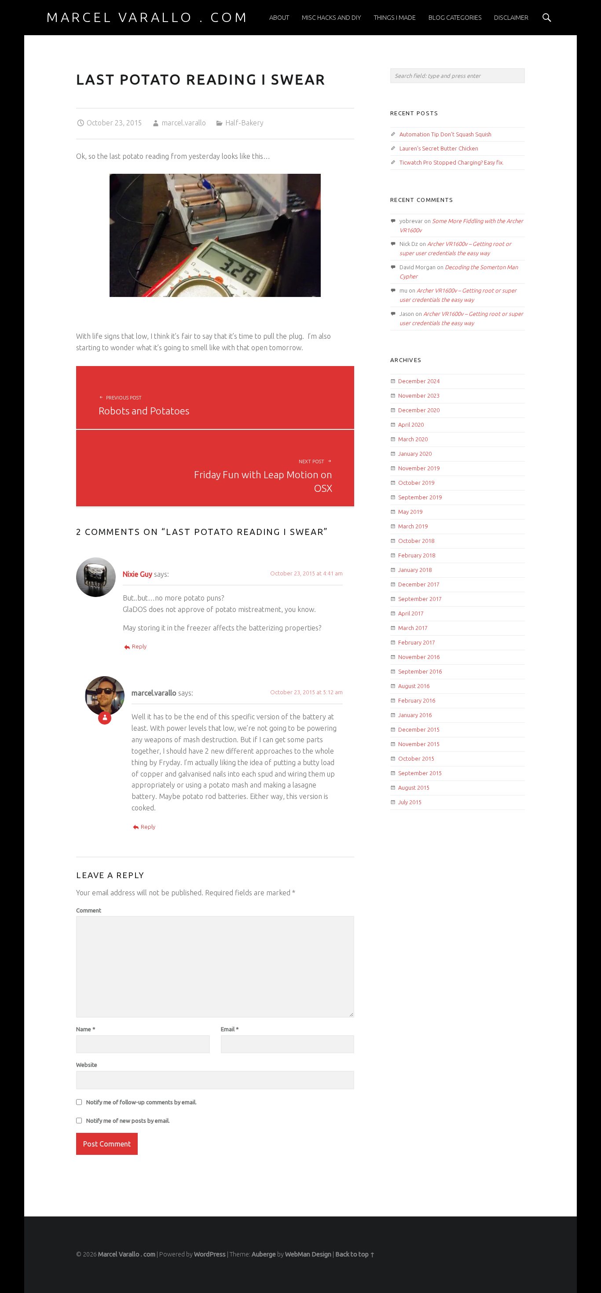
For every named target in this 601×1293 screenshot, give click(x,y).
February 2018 (416, 555)
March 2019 (413, 526)
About (279, 17)
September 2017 (420, 599)
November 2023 (419, 395)
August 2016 (413, 686)
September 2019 (420, 497)
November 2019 (419, 468)
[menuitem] (279, 17)
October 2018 (416, 541)
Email (230, 1029)
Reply (139, 646)
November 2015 (419, 744)
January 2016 (415, 715)
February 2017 (416, 642)
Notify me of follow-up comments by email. (141, 1102)
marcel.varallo (183, 123)
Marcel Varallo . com (126, 1254)
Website (86, 1065)
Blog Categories (455, 17)
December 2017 (419, 584)
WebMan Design (308, 1254)
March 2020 (413, 439)
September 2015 (420, 773)
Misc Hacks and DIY (331, 17)
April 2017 (411, 613)
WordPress (210, 1254)
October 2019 (416, 483)
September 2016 (420, 671)
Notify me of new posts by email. (128, 1120)
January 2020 (415, 454)
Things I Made (395, 17)
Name (85, 1029)
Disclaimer (511, 17)
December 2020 (419, 410)
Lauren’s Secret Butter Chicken (438, 148)
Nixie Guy (137, 574)
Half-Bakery (244, 123)
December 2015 (419, 729)
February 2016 (416, 700)
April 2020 (411, 424)
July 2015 (409, 802)
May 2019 (410, 512)
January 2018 (415, 570)
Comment (88, 910)
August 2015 (413, 787)
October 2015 (416, 758)
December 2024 (419, 381)
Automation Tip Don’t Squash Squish (445, 134)
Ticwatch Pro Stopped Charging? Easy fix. (451, 162)
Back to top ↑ (355, 1254)
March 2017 (413, 628)
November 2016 (419, 657)
